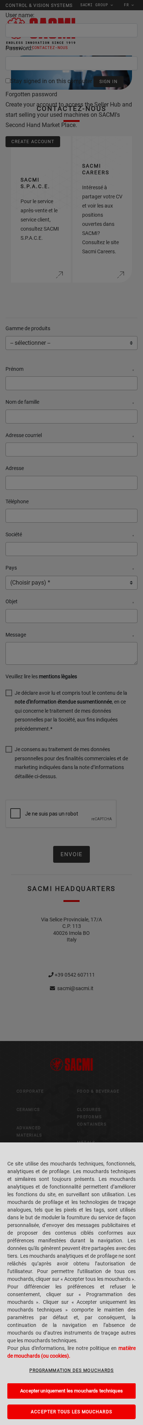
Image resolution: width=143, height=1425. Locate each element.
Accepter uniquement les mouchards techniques (71, 1391)
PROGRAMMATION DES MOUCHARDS (71, 1370)
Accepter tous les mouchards (71, 1411)
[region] (71, 1283)
